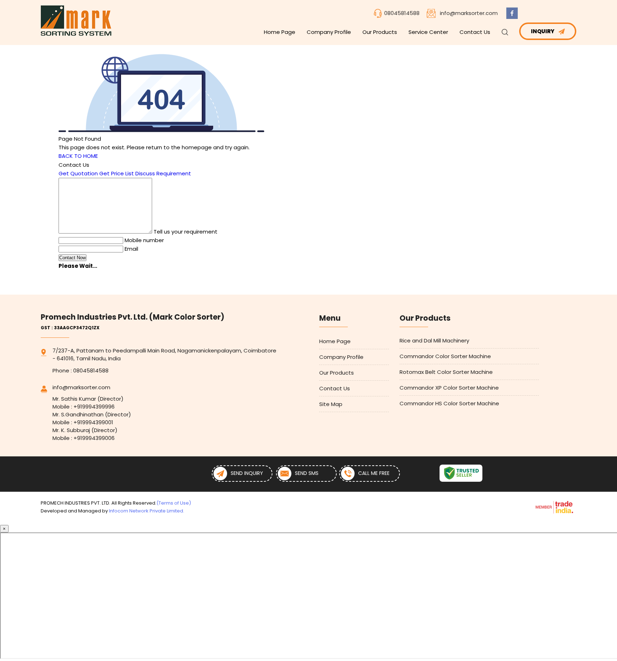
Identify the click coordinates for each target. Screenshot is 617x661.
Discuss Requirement (163, 173)
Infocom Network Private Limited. (146, 510)
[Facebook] (512, 17)
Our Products (379, 32)
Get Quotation (78, 173)
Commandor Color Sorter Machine (445, 356)
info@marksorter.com (469, 13)
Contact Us (475, 32)
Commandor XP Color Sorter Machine (449, 387)
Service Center (428, 32)
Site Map (330, 404)
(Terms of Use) (173, 503)
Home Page (279, 32)
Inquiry (543, 31)
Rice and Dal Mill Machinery (434, 340)
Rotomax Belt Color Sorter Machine (446, 372)
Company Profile (329, 32)
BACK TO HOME (78, 156)
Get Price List (116, 173)
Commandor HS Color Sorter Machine (449, 403)
